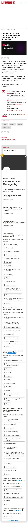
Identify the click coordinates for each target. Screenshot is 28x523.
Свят (2, 27)
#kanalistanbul (19, 104)
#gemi (8, 93)
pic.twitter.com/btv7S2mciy (14, 110)
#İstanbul (9, 100)
